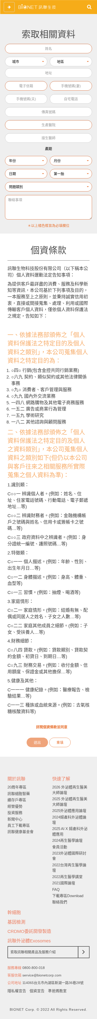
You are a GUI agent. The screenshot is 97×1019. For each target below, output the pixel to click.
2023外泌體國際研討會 (69, 856)
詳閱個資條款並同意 (51, 727)
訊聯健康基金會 (20, 832)
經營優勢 (14, 806)
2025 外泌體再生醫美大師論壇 (69, 801)
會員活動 (59, 847)
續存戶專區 (16, 800)
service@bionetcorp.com (41, 975)
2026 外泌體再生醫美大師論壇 (69, 789)
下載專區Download (67, 896)
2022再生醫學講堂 (67, 877)
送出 (37, 742)
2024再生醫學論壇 (67, 840)
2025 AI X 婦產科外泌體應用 (70, 831)
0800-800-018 (33, 968)
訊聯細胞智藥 (18, 793)
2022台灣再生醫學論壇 (69, 867)
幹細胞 (14, 912)
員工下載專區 (18, 825)
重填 (59, 742)
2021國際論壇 (63, 883)
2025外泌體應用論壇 (69, 810)
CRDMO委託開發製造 (29, 931)
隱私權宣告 (16, 991)
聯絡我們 (59, 902)
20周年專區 (16, 787)
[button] (26, 61)
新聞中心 (14, 819)
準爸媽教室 (57, 991)
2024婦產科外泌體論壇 (69, 820)
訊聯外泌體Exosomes (29, 940)
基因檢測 (16, 922)
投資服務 (14, 812)
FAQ (56, 889)
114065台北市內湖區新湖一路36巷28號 (53, 983)
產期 (48, 149)
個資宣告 (37, 991)
